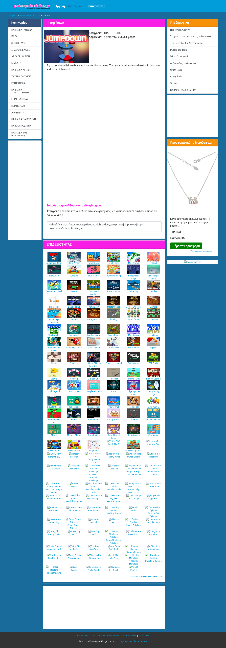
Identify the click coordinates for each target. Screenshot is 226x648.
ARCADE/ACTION (20, 56)
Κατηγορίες (75, 6)
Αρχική (60, 6)
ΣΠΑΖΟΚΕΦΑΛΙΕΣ (20, 50)
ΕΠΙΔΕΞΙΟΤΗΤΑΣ (27, 15)
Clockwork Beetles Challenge (94, 477)
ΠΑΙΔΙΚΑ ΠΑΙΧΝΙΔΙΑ (21, 126)
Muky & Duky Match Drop (133, 491)
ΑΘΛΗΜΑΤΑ (17, 112)
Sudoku (174, 83)
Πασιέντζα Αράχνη (180, 29)
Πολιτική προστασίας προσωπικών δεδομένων (114, 636)
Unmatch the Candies (153, 473)
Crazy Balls (176, 70)
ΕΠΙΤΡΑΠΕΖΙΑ (18, 83)
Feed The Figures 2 (74, 503)
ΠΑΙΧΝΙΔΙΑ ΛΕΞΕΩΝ (21, 70)
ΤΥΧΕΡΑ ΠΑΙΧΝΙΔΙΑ (21, 76)
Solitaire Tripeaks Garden (183, 90)
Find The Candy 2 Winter (54, 491)
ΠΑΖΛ (14, 36)
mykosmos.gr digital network (134, 641)
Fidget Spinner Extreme (74, 526)
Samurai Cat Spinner (153, 514)
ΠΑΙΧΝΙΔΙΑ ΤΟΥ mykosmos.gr (19, 133)
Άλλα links (144, 636)
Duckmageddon (178, 50)
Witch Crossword (179, 56)
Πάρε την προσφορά (186, 246)
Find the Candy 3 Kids (93, 491)
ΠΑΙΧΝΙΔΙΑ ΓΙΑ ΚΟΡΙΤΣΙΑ (23, 119)
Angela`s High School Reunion (133, 473)
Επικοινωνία (97, 6)
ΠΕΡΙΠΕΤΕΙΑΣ (18, 106)
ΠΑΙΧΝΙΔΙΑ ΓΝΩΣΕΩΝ (21, 29)
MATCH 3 (16, 63)
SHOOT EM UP (18, 43)
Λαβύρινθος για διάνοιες (183, 63)
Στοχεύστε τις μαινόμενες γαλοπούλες (191, 36)
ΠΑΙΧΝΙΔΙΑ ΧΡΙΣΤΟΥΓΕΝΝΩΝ (20, 91)
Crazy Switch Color (94, 461)
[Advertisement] (24, 190)
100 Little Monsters (133, 562)
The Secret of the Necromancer (186, 43)
